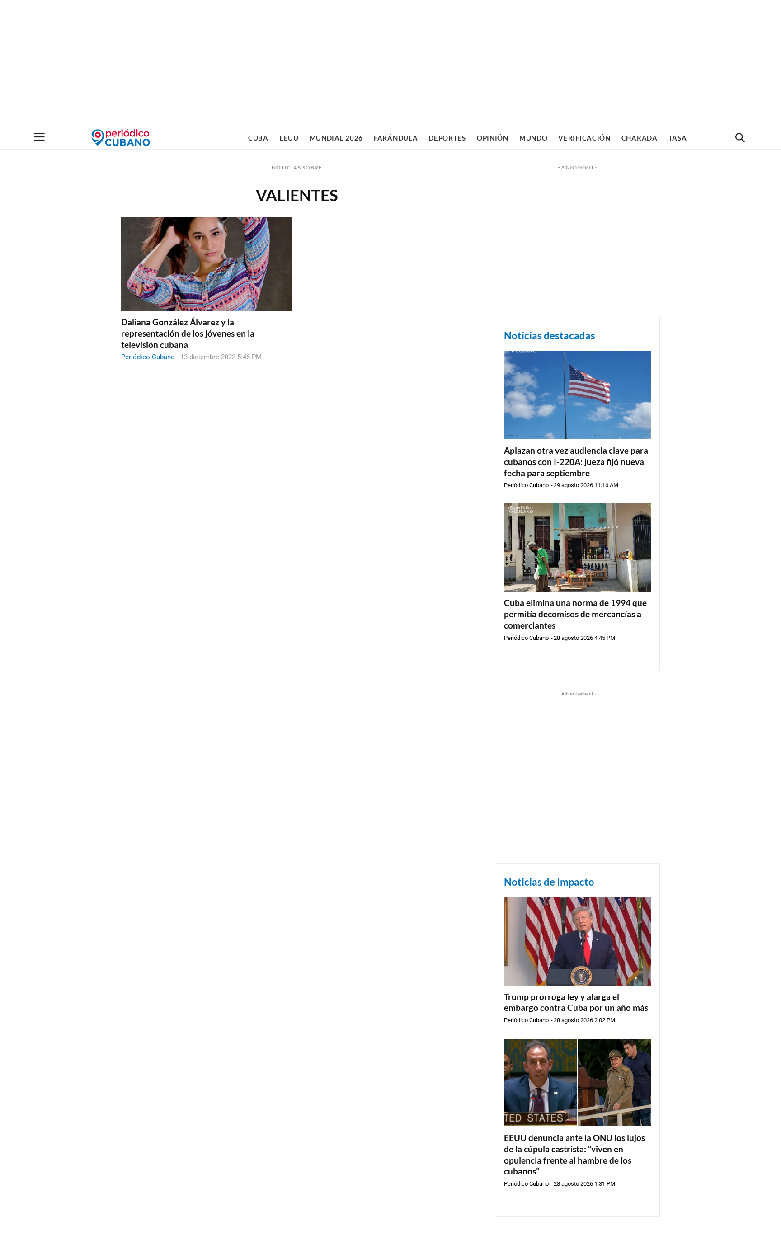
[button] (739, 138)
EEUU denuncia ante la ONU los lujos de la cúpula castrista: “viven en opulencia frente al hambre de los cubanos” (574, 1154)
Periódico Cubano (148, 357)
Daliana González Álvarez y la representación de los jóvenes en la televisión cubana (187, 333)
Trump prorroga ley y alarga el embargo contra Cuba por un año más (576, 1002)
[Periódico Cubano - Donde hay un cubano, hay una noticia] (120, 137)
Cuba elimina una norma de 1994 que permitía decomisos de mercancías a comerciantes (575, 613)
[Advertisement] (390, 63)
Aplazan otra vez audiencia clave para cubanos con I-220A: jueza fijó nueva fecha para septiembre (576, 461)
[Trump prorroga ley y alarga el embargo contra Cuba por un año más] (577, 941)
